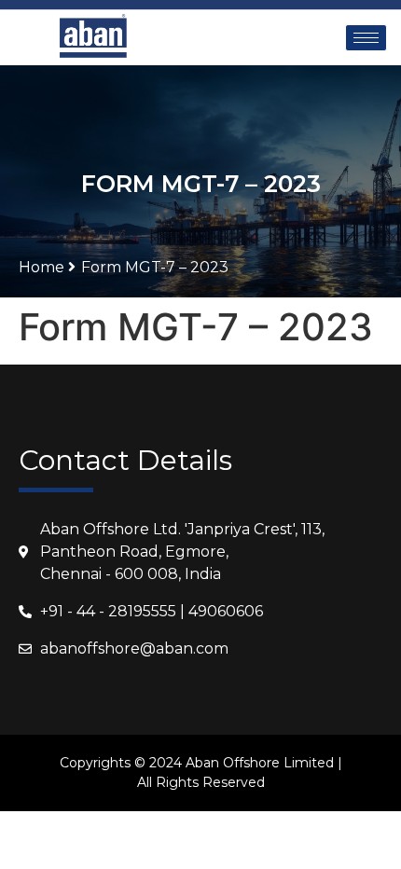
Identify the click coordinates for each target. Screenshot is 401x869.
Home (43, 267)
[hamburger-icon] (366, 37)
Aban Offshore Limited (260, 762)
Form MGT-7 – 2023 (154, 267)
